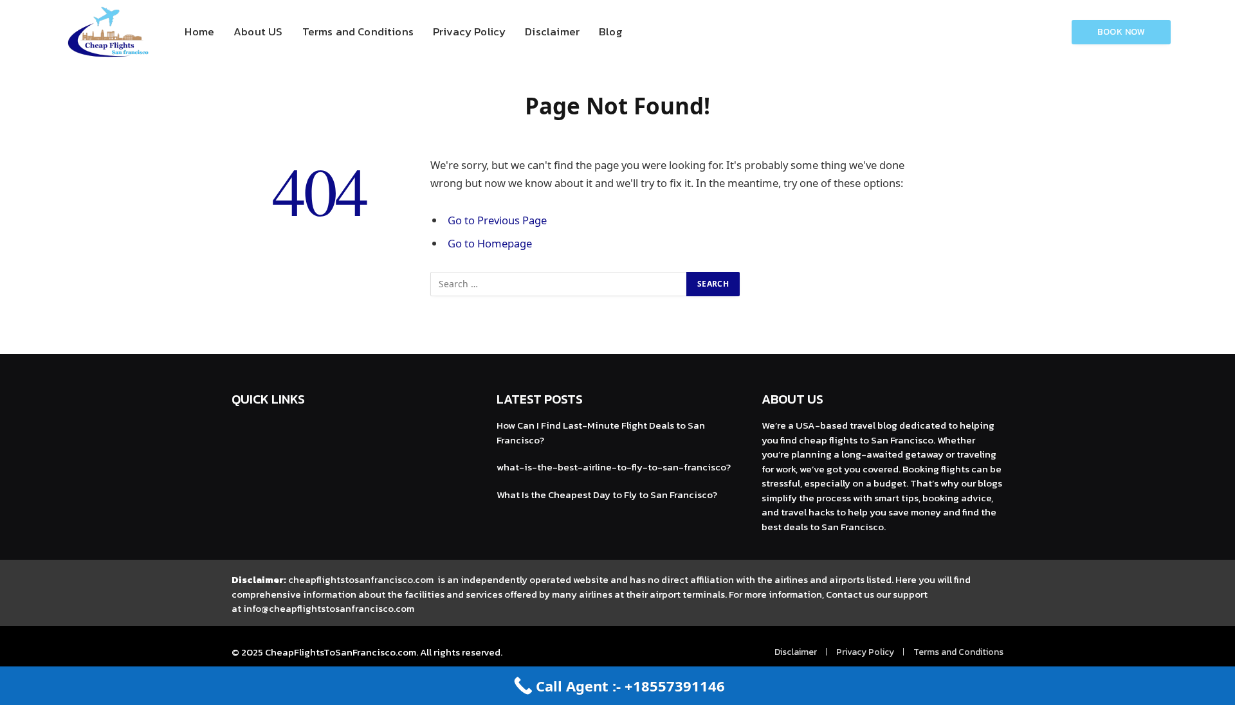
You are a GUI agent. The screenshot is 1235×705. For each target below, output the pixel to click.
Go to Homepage (490, 243)
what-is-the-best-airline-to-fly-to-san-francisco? (614, 467)
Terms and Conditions (358, 31)
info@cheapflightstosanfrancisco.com (328, 608)
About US (257, 31)
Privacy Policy (469, 31)
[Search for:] (559, 284)
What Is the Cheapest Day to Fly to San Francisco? (607, 494)
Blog (611, 31)
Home (199, 31)
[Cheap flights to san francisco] (108, 32)
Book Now (1121, 32)
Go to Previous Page (497, 220)
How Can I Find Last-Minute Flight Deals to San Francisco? (601, 432)
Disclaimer (552, 31)
